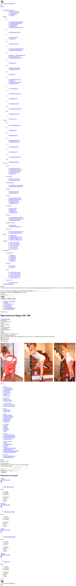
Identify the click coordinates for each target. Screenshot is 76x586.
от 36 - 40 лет (14, 247)
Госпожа (13, 208)
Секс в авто (6, 391)
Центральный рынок (16, 108)
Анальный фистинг (16, 233)
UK (3, 6)
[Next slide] (73, 362)
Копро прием (14, 193)
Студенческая (14, 88)
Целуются (6, 445)
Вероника (3, 503)
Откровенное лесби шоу (10, 448)
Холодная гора (14, 103)
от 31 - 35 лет (14, 246)
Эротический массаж (16, 217)
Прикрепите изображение (7, 292)
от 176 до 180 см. (15, 277)
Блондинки (14, 282)
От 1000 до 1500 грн (16, 238)
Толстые (12, 267)
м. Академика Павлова (9, 308)
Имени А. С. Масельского (17, 55)
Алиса (2, 528)
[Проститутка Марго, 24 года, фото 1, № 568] (38, 362)
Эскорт (13, 225)
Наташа (2, 553)
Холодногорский (15, 157)
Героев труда (14, 37)
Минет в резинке (15, 198)
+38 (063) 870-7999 (5, 530)
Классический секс (16, 169)
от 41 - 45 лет (14, 249)
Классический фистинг (17, 231)
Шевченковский (14, 162)
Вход (2, 584)
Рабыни (13, 209)
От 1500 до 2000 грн (16, 239)
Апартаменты (14, 12)
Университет (14, 98)
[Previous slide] (3, 362)
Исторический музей (16, 58)
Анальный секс (15, 168)
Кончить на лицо (15, 180)
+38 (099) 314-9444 (5, 480)
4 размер (12, 259)
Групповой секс (15, 171)
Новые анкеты (14, 11)
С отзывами (13, 14)
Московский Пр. (15, 69)
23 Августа (13, 119)
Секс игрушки (15, 172)
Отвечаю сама (4, 311)
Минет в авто (14, 200)
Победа (12, 80)
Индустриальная (15, 56)
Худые (12, 265)
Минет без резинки (15, 199)
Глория (2, 478)
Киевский (13, 130)
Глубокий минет (8, 417)
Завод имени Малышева (16, 48)
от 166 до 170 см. (15, 275)
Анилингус (14, 203)
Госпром (12, 38)
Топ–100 (12, 15)
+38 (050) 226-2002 (5, 505)
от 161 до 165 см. (15, 273)
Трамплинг (13, 212)
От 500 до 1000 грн (15, 237)
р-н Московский (8, 306)
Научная (12, 74)
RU (1, 6)
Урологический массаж (17, 218)
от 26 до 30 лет (14, 245)
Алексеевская (14, 24)
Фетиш (12, 173)
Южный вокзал (15, 113)
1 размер (12, 255)
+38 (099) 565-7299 (5, 555)
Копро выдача (14, 191)
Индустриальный (15, 125)
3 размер (13, 258)
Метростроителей (15, 68)
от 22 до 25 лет (14, 243)
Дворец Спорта (14, 43)
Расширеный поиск (8, 284)
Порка (5, 431)
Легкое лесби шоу (8, 449)
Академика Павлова (16, 23)
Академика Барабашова (16, 22)
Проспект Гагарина (16, 82)
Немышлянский (15, 140)
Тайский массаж (15, 220)
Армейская (13, 26)
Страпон (13, 211)
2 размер (13, 256)
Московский (14, 135)
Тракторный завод (15, 93)
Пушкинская (14, 83)
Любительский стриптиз (10, 452)
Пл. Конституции (15, 79)
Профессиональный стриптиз (11, 450)
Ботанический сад (15, 32)
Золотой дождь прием (16, 186)
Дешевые (13, 235)
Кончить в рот (14, 178)
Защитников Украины (16, 50)
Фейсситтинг (7, 395)
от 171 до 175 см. (15, 276)
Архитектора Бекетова (16, 27)
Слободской (14, 152)
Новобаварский (15, 141)
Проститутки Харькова (9, 301)
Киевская (13, 63)
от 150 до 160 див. (15, 272)
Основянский (14, 146)
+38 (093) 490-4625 (5, 319)
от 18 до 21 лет (14, 242)
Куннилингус (14, 202)
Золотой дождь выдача (16, 185)
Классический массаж (9, 437)
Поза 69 (5, 446)
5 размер (12, 260)
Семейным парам (15, 226)
